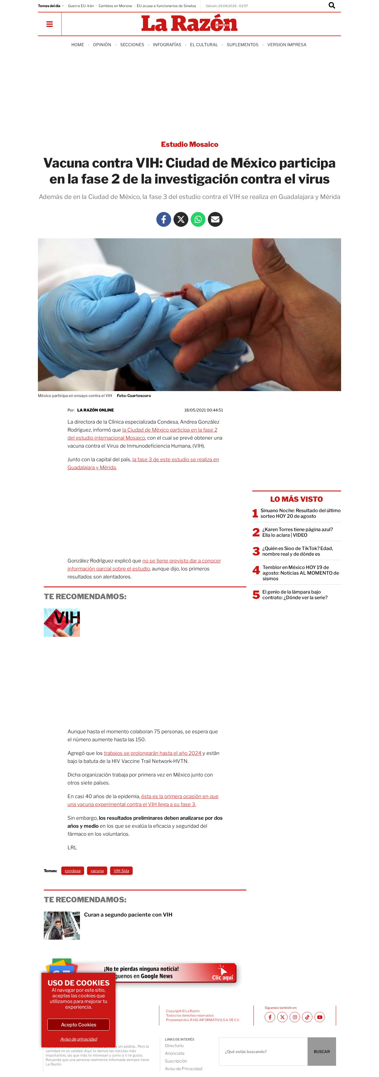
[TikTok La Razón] (307, 1017)
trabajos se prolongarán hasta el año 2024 (153, 753)
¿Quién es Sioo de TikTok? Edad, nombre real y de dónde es (297, 551)
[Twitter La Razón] (181, 219)
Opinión (102, 44)
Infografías (167, 44)
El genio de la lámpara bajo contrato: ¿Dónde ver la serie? (294, 594)
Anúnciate (174, 1053)
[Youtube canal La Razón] (319, 1017)
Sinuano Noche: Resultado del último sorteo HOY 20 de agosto (301, 513)
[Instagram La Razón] (295, 1017)
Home (77, 44)
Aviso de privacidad (78, 1038)
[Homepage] (189, 23)
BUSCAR (322, 1051)
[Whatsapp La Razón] (198, 219)
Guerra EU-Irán (81, 6)
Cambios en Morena (115, 6)
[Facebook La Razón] (163, 219)
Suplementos (242, 44)
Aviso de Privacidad (183, 1068)
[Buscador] (332, 6)
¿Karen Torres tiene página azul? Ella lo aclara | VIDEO (297, 532)
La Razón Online (95, 410)
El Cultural (204, 44)
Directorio (174, 1045)
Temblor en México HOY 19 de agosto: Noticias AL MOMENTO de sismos (301, 573)
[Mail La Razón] (215, 219)
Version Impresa (286, 44)
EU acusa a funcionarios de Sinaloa (166, 6)
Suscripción (176, 1060)
